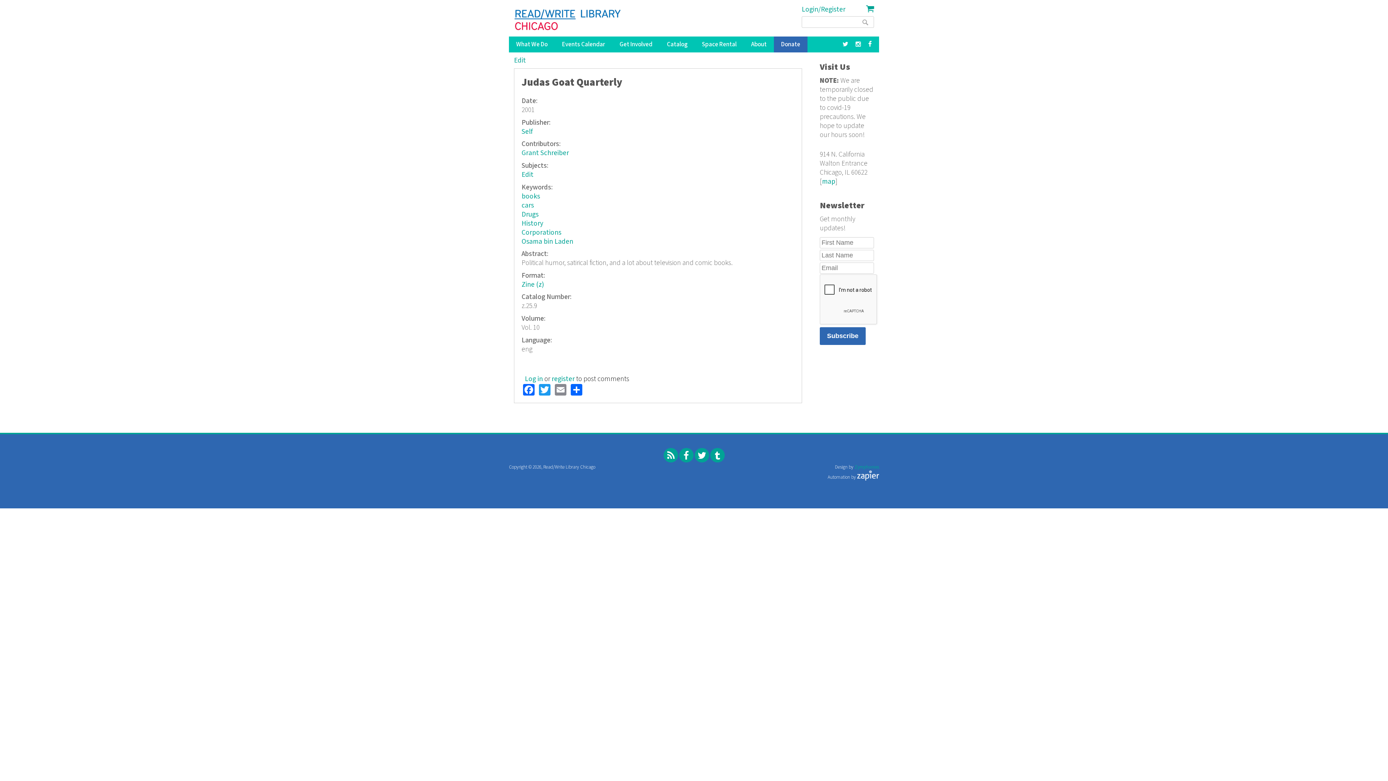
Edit (520, 60)
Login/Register (823, 9)
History (532, 223)
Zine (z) (533, 284)
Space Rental (719, 44)
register (563, 379)
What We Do (532, 44)
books (531, 196)
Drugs (530, 214)
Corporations (541, 232)
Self (527, 131)
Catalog (677, 44)
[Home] (568, 20)
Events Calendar (583, 44)
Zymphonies (866, 467)
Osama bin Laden (547, 241)
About (759, 44)
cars (528, 205)
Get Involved (636, 44)
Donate (790, 44)
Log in (534, 379)
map (828, 181)
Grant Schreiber (545, 153)
